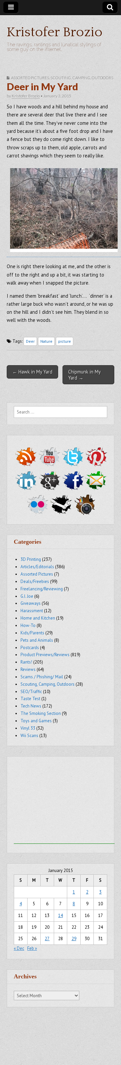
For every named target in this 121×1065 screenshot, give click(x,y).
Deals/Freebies (35, 581)
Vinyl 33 (28, 728)
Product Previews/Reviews (45, 655)
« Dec (19, 948)
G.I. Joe (27, 596)
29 (74, 938)
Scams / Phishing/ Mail (42, 677)
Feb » (32, 948)
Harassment (32, 611)
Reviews (28, 669)
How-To (28, 625)
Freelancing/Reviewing (42, 589)
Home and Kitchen (38, 618)
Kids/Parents (32, 633)
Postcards (30, 647)
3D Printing (31, 559)
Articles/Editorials (37, 567)
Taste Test (30, 698)
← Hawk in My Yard (32, 372)
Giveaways (31, 603)
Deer (30, 341)
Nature (46, 341)
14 (60, 915)
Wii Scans (29, 735)
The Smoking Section (41, 713)
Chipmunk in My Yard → (84, 375)
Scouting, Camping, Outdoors (81, 78)
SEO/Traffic (31, 691)
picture (64, 341)
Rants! (26, 662)
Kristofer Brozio (55, 32)
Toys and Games (36, 721)
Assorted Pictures (30, 78)
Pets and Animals (37, 640)
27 (47, 938)
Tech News (31, 706)
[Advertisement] (64, 802)
